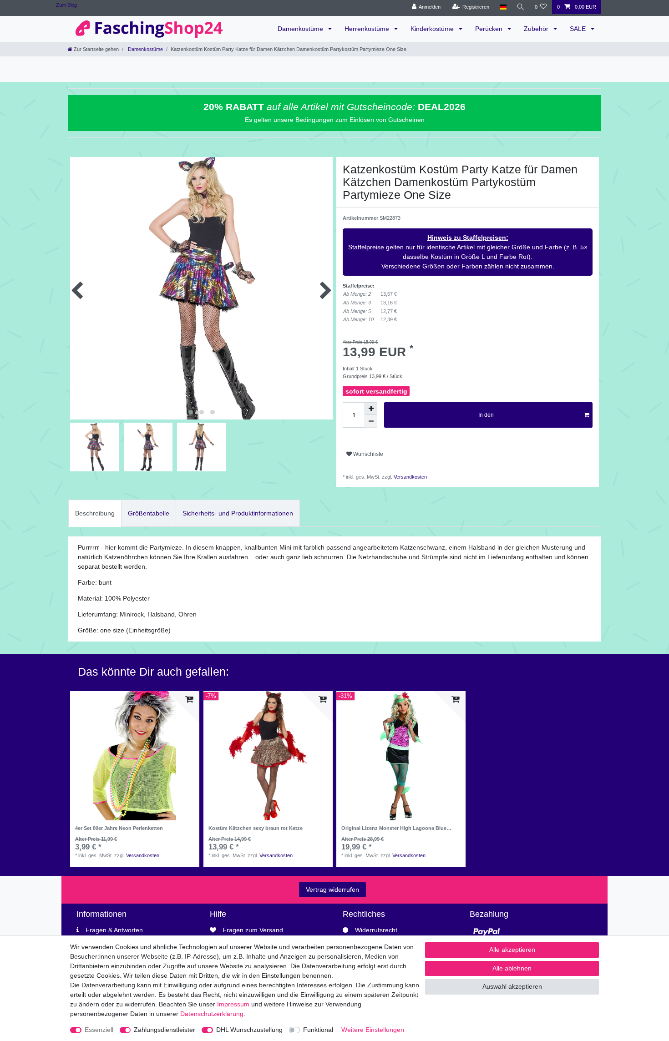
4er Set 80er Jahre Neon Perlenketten (119, 828)
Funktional (318, 1029)
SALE (579, 28)
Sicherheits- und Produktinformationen (237, 513)
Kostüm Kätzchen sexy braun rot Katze (255, 828)
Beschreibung (95, 513)
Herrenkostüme (368, 28)
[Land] (502, 7)
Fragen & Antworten (114, 930)
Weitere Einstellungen (372, 1029)
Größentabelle (148, 513)
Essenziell (99, 1029)
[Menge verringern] (371, 421)
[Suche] (521, 7)
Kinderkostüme (433, 28)
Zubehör (537, 28)
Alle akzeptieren (512, 949)
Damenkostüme (301, 28)
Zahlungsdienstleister (164, 1029)
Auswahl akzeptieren (512, 986)
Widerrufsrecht (376, 930)
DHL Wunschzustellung (249, 1029)
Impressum (233, 1004)
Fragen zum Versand (253, 930)
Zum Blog (66, 5)
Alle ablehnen (512, 968)
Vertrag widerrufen (332, 889)
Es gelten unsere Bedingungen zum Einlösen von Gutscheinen (335, 119)
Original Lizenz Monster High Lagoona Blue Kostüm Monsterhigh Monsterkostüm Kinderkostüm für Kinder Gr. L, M (393, 828)
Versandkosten (409, 477)
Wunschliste (367, 454)
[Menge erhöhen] (371, 408)
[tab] (95, 513)
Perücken (489, 28)
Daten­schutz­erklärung (211, 1013)
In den (486, 415)
